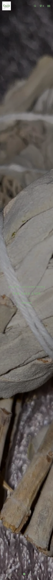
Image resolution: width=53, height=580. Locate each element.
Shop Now (26, 303)
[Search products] (35, 6)
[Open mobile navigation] (49, 6)
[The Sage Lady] (14, 5)
